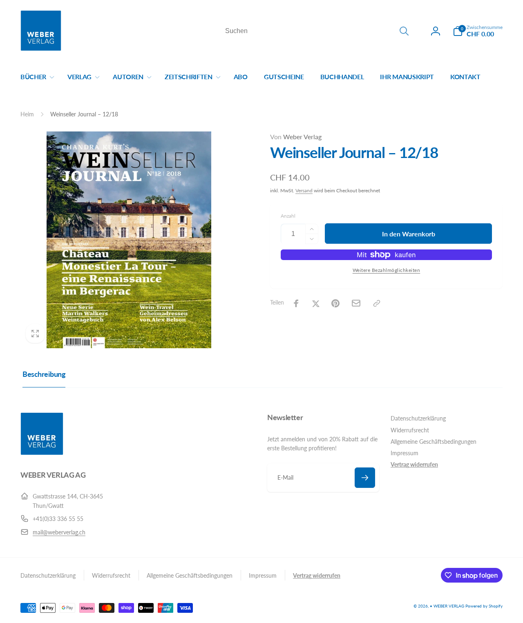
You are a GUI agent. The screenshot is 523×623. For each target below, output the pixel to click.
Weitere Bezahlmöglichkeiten (386, 270)
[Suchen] (404, 31)
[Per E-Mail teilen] (356, 303)
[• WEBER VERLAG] (41, 452)
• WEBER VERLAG (447, 605)
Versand (304, 190)
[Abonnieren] (365, 477)
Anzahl (288, 215)
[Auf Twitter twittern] (316, 303)
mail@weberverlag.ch (59, 532)
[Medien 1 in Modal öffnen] (128, 239)
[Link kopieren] (377, 303)
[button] (478, 31)
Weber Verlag (296, 136)
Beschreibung (43, 373)
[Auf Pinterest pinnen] (335, 303)
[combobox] (316, 31)
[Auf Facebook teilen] (296, 303)
